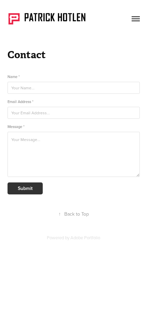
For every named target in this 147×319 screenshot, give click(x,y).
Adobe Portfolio (85, 237)
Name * (14, 76)
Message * (16, 126)
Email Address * (21, 101)
